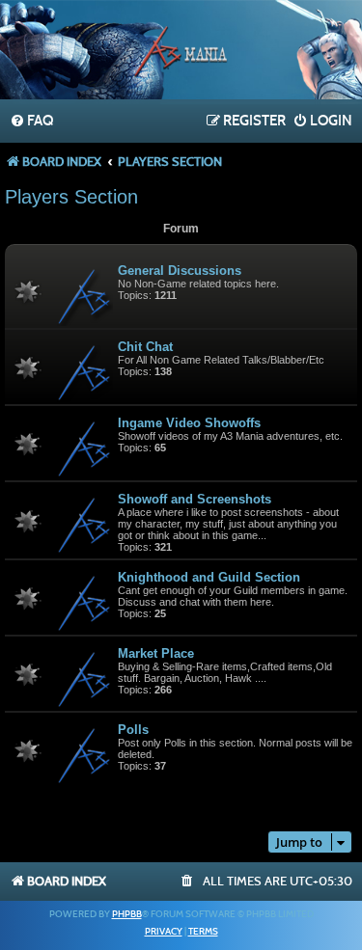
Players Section (71, 196)
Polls (133, 729)
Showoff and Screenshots (194, 499)
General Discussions (179, 270)
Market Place (156, 653)
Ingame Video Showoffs (189, 423)
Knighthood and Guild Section (209, 577)
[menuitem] (31, 121)
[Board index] (181, 52)
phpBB (127, 914)
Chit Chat (145, 346)
